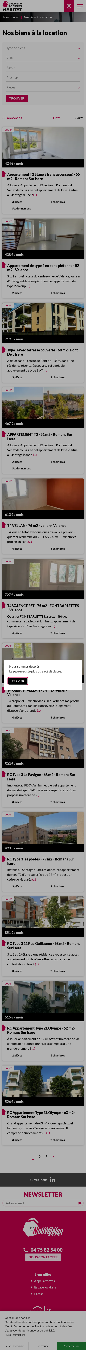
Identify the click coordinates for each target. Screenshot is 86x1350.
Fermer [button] (18, 681)
